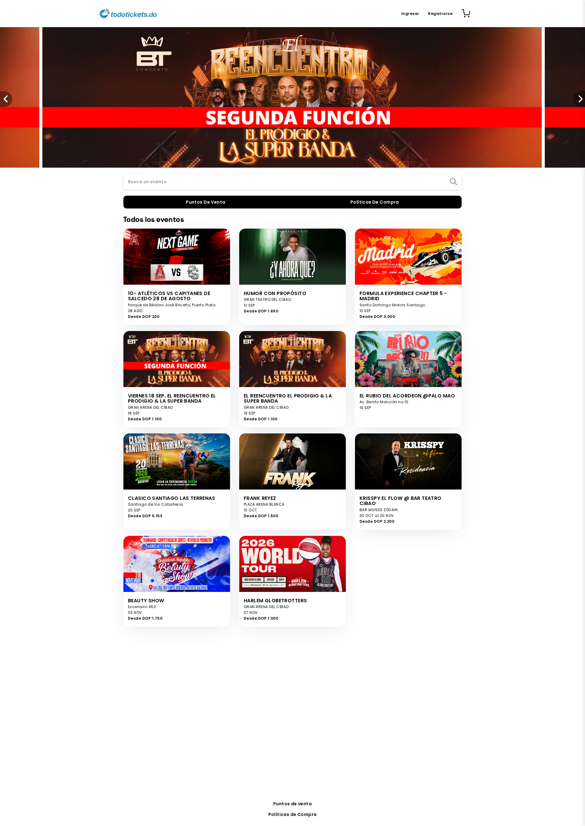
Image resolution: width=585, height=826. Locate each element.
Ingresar (410, 13)
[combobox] (292, 182)
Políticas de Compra (292, 814)
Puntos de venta (292, 804)
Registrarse (440, 13)
